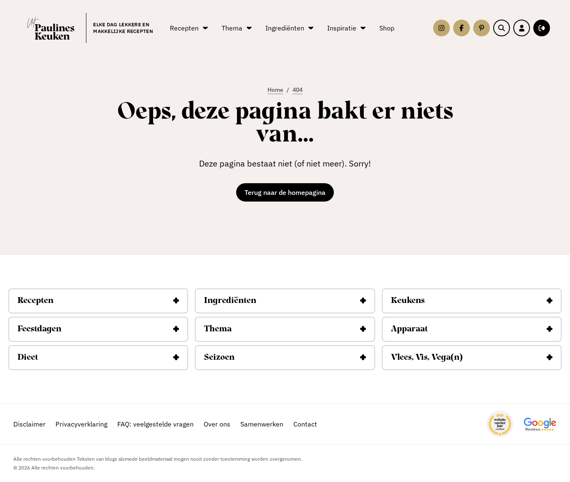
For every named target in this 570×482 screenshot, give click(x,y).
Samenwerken (261, 424)
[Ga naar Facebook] (461, 28)
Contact (305, 424)
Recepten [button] (35, 301)
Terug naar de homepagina (285, 192)
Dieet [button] (28, 357)
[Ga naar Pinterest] (481, 28)
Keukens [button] (408, 301)
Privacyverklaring (81, 424)
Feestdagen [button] (39, 329)
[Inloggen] (521, 28)
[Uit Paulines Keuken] (50, 28)
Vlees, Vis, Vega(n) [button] (427, 357)
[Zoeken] (501, 28)
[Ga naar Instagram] (441, 28)
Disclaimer (29, 424)
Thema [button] (218, 329)
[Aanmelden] (541, 28)
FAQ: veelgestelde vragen (155, 424)
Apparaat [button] (409, 329)
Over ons (217, 424)
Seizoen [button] (219, 357)
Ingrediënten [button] (230, 301)
